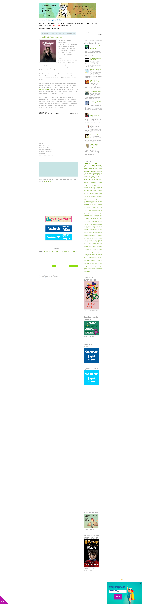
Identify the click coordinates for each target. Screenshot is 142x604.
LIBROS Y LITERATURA (56, 25)
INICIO (40, 23)
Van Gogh (93, 254)
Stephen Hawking (98, 248)
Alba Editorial (86, 190)
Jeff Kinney (92, 223)
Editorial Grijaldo (87, 207)
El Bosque (90, 213)
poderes (93, 269)
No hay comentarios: (46, 248)
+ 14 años (45, 251)
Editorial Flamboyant (98, 206)
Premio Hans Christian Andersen (95, 241)
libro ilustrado (90, 171)
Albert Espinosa (93, 190)
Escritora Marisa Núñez (88, 216)
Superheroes (86, 249)
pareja (90, 269)
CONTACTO (71, 25)
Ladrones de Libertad (97, 226)
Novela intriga (86, 235)
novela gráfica (91, 176)
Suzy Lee (90, 249)
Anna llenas (89, 191)
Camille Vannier (91, 193)
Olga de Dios (91, 235)
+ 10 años (97, 176)
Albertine (98, 190)
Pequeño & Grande (98, 238)
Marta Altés (96, 229)
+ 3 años (92, 177)
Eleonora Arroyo (91, 215)
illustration (86, 262)
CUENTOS (63, 25)
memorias (93, 268)
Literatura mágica (95, 227)
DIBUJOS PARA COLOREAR (52, 23)
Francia (85, 218)
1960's (90, 187)
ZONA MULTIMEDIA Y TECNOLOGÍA (45, 25)
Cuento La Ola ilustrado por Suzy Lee (95, 58)
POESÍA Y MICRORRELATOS (56, 28)
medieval (89, 268)
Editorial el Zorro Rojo (93, 212)
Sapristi (98, 246)
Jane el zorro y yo (95, 221)
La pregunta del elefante (95, 91)
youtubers (86, 170)
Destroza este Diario (95, 198)
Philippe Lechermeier (93, 240)
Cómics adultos (90, 196)
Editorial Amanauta (94, 202)
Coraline (88, 195)
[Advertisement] (58, 201)
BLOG (67, 25)
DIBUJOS (44, 23)
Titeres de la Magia (98, 251)
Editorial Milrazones (90, 209)
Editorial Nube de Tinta (89, 210)
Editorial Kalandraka (94, 207)
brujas (90, 257)
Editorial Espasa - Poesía (89, 206)
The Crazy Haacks (90, 251)
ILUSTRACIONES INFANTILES (80, 23)
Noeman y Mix (87, 234)
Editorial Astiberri (89, 204)
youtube (88, 271)
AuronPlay (100, 191)
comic (85, 171)
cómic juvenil (91, 258)
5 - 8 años (96, 177)
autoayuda (95, 255)
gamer (92, 260)
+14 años (100, 185)
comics (90, 184)
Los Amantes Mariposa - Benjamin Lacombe (95, 114)
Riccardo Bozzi (94, 243)
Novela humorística (98, 234)
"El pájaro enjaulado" (95, 125)
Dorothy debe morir (92, 199)
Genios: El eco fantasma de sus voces (50, 37)
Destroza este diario (94, 135)
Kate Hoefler (86, 224)
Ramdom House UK (87, 243)
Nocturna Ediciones (89, 168)
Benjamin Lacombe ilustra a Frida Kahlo (94, 81)
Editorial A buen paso (98, 201)
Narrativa (100, 232)
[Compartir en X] (56, 248)
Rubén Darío (89, 244)
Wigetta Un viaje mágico (96, 69)
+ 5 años (96, 171)
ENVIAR (118, 596)
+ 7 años (91, 170)
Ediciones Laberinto (90, 201)
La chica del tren (89, 226)
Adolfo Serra (99, 188)
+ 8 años (96, 185)
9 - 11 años (98, 187)
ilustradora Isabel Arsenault (96, 263)
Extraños (95, 216)
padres (87, 269)
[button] (118, 588)
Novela (92, 234)
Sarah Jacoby (89, 248)
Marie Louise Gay (90, 229)
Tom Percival (92, 252)
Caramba (96, 193)
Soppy (93, 248)
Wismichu (89, 255)
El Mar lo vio (95, 213)
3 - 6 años (93, 187)
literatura (85, 268)
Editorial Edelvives (72, 251)
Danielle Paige (96, 196)
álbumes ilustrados (53, 251)
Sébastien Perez (96, 249)
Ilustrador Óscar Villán (97, 218)
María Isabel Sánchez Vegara (94, 230)
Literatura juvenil (98, 167)
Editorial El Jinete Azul (97, 204)
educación (97, 258)
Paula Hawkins (90, 238)
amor (92, 255)
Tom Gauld (86, 252)
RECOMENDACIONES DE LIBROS (44, 28)
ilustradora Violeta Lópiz (91, 266)
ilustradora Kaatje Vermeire (89, 265)
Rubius (85, 244)
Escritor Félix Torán (98, 215)
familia (85, 260)
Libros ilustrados (98, 170)
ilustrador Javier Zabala (93, 262)
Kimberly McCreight (97, 224)
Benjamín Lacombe (93, 179)
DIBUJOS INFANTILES (70, 23)
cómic (91, 174)
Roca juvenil (99, 243)
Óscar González (93, 271)
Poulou (87, 241)
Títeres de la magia (87, 254)
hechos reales (96, 260)
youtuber (92, 185)
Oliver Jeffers (96, 235)
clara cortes (94, 257)
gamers (100, 184)
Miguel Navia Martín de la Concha (92, 232)
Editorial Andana (94, 173)
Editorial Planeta (87, 182)
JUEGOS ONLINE (95, 23)
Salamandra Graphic (92, 246)
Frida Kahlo (89, 218)
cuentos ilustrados (89, 165)
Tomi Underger (99, 252)
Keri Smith (91, 224)
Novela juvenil (98, 168)
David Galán (89, 198)
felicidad (88, 260)
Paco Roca (97, 237)
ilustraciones (86, 185)
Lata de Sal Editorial (88, 227)
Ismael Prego (89, 221)
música (100, 268)
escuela (100, 258)
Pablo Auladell (91, 237)
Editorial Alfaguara (87, 202)
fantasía (95, 184)
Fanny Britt (99, 216)
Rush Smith (95, 244)
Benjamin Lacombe (44, 89)
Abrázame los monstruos (91, 188)
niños (85, 269)
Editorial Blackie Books (96, 181)
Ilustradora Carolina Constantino (90, 220)
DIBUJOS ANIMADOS (61, 23)
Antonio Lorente (63, 251)
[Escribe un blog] (55, 248)
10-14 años (86, 187)
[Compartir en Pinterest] (58, 248)
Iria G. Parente (94, 182)
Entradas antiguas (73, 265)
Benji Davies (86, 193)
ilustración (99, 165)
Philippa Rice (86, 240)
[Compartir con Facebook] (57, 248)
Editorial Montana (98, 209)
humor (100, 260)
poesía (97, 269)
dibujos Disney (47, 181)
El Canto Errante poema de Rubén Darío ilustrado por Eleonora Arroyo (96, 103)
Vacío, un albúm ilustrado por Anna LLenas (94, 146)
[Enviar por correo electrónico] (54, 248)
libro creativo (99, 266)
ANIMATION (88, 23)
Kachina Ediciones (98, 223)
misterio (97, 268)
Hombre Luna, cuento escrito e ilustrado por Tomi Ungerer (95, 47)
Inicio (54, 265)
